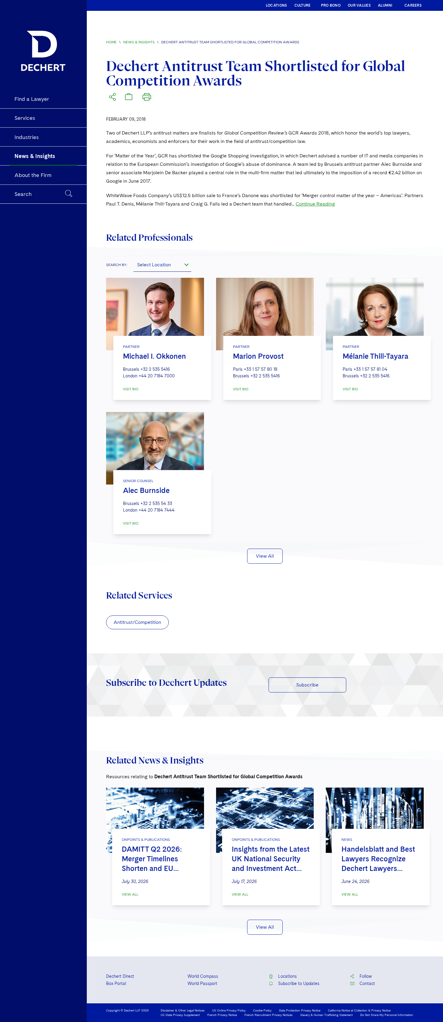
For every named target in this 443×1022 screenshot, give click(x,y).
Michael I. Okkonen (154, 356)
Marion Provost (258, 356)
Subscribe (307, 685)
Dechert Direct (120, 976)
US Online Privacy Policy (229, 1010)
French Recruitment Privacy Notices (268, 1015)
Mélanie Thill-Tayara (375, 356)
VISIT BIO (130, 389)
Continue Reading (315, 204)
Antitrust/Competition (137, 622)
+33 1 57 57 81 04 (370, 369)
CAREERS (413, 5)
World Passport (202, 983)
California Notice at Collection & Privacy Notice (359, 1010)
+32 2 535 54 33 (156, 503)
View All (265, 556)
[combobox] (162, 264)
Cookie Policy (262, 1010)
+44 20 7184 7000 (157, 375)
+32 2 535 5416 (155, 369)
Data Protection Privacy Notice (299, 1010)
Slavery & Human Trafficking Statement (326, 1015)
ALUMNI (385, 5)
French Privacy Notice (222, 1015)
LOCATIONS (276, 5)
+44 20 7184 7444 (156, 510)
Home (111, 42)
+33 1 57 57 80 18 (260, 369)
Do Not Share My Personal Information (386, 1015)
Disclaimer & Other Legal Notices (183, 1010)
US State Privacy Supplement (180, 1015)
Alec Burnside (146, 490)
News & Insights (139, 42)
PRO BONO (331, 5)
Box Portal (116, 983)
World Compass (202, 976)
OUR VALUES (359, 5)
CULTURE (302, 5)
